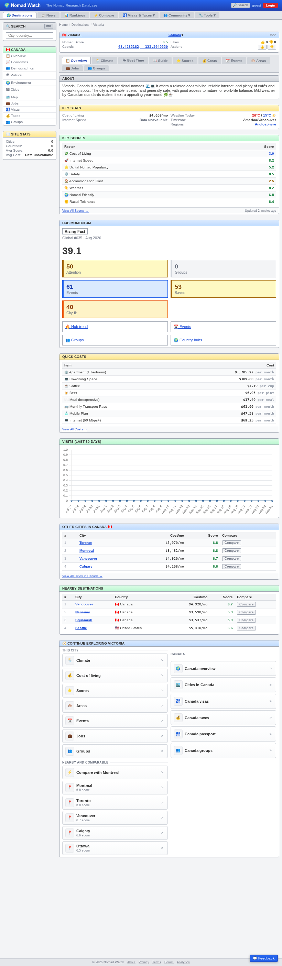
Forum (169, 962)
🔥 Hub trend (76, 327)
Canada (175, 35)
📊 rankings (74, 15)
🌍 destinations (20, 15)
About (131, 962)
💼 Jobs (12, 103)
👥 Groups (14, 122)
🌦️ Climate (104, 61)
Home (63, 24)
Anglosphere (265, 124)
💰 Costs (209, 61)
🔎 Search (240, 5)
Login (270, 5)
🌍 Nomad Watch (22, 5)
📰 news (48, 15)
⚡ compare (104, 15)
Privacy (144, 962)
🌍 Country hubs (188, 340)
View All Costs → (74, 429)
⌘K (49, 26)
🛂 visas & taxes (139, 15)
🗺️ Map (12, 97)
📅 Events (234, 61)
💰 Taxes (13, 116)
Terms (156, 962)
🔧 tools (207, 15)
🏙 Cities (12, 89)
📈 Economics (17, 62)
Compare (232, 543)
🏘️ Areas (258, 61)
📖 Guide (160, 61)
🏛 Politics (14, 75)
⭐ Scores (185, 61)
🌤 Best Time (133, 60)
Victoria (98, 24)
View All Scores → (75, 210)
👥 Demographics (20, 68)
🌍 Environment (18, 83)
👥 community (176, 15)
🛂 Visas (13, 109)
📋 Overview (15, 56)
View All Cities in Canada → (82, 576)
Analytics (183, 962)
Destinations (80, 24)
